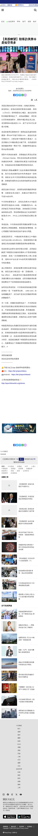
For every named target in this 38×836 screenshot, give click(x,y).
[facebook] (7, 794)
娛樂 (19, 781)
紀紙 (19, 772)
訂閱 (33, 459)
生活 (19, 759)
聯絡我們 (13, 826)
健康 (19, 763)
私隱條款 (29, 826)
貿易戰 (20, 468)
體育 (19, 775)
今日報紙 (19, 725)
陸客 (18, 471)
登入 (21, 459)
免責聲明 (21, 826)
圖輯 (19, 784)
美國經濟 (29, 468)
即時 (18, 22)
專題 (19, 750)
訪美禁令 (26, 471)
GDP (26, 466)
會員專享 (11, 22)
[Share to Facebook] (14, 95)
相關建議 (5, 826)
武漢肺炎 (14, 473)
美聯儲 (13, 468)
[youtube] (20, 794)
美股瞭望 (4, 473)
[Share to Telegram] (20, 95)
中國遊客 (4, 468)
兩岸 (34, 22)
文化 (19, 766)
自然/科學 (19, 769)
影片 (19, 728)
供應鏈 (19, 466)
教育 (19, 778)
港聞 (29, 22)
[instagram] (3, 794)
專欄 (19, 747)
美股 (12, 471)
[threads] (12, 794)
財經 (19, 741)
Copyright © (6, 828)
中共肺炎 (11, 466)
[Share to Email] (25, 95)
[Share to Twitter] (17, 95)
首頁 (2, 22)
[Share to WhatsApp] (22, 95)
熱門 (24, 22)
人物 (19, 756)
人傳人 (33, 466)
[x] (16, 794)
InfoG (19, 744)
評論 (19, 753)
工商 (19, 787)
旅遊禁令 (4, 471)
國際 (19, 738)
